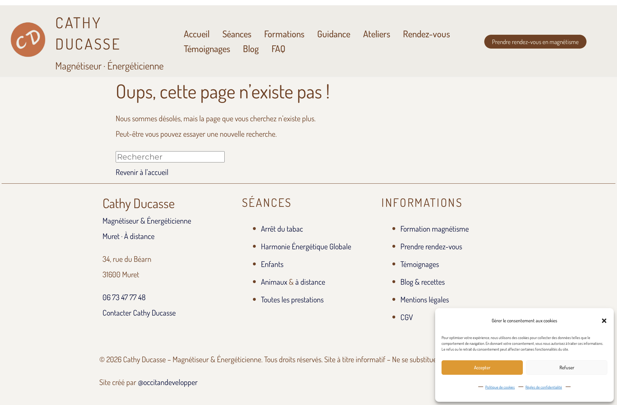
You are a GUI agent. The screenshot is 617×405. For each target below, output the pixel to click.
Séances (236, 34)
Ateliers (376, 34)
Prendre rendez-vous (431, 246)
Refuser (566, 367)
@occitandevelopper (168, 382)
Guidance (333, 34)
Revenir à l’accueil (142, 172)
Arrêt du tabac (282, 229)
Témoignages (207, 48)
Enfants (272, 264)
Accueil (197, 34)
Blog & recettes (422, 282)
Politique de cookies (500, 387)
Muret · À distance (129, 236)
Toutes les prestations (292, 299)
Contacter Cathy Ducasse (139, 313)
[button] (604, 321)
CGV (406, 317)
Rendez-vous (426, 34)
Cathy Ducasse (139, 203)
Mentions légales (424, 299)
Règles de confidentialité (543, 387)
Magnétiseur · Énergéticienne (109, 42)
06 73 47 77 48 (124, 297)
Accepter (482, 367)
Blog (251, 48)
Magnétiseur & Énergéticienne (147, 221)
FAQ (278, 48)
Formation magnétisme (434, 229)
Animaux (274, 282)
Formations (284, 34)
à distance (310, 282)
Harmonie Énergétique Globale (306, 246)
